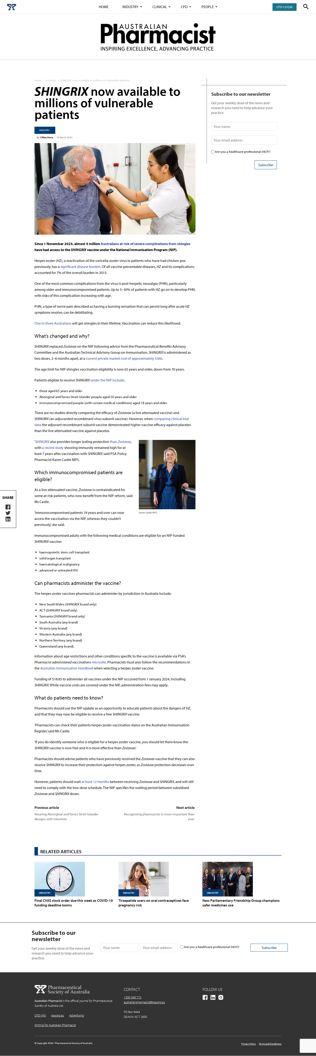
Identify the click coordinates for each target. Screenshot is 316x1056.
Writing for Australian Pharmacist (55, 1025)
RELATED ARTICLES (60, 851)
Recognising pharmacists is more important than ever (159, 816)
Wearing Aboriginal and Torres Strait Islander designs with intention (66, 816)
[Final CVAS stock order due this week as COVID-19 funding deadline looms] (74, 879)
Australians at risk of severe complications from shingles (145, 243)
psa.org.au (57, 1015)
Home (103, 6)
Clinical (159, 6)
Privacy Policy (248, 1043)
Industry (130, 6)
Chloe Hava (46, 137)
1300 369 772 (132, 997)
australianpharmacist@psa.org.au (144, 1002)
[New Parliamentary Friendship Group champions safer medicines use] (242, 879)
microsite (99, 662)
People (207, 6)
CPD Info (40, 1015)
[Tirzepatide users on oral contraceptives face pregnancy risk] (158, 879)
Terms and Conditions (270, 1043)
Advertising (76, 1015)
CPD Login (284, 7)
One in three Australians (52, 323)
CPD (184, 6)
